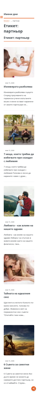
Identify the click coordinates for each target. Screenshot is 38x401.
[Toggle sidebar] (1, 17)
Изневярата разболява (18, 86)
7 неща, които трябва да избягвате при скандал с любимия (19, 157)
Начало (6, 21)
